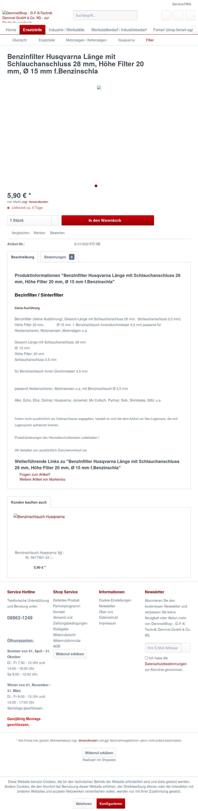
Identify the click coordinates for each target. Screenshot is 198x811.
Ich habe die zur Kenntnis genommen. (166, 663)
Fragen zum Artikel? (34, 474)
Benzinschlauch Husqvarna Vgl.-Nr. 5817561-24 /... (39, 555)
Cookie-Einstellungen (115, 600)
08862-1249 (20, 617)
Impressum (107, 623)
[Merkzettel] (166, 15)
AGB (56, 646)
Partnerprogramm (66, 605)
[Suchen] (132, 15)
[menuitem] (105, 15)
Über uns (106, 611)
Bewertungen (58, 256)
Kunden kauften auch (29, 502)
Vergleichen (20, 232)
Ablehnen (84, 803)
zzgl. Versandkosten (35, 202)
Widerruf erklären (70, 653)
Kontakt (59, 611)
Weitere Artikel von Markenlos (42, 479)
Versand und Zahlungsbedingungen (70, 620)
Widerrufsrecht (64, 634)
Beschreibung (22, 256)
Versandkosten (88, 740)
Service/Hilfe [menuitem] (181, 3)
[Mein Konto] (178, 15)
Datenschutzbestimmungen (166, 663)
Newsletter (107, 605)
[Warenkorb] (190, 15)
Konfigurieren (110, 803)
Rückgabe (61, 628)
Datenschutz (108, 617)
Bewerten (57, 232)
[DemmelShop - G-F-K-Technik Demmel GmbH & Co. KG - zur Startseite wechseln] (29, 16)
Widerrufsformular (67, 640)
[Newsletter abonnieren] (186, 648)
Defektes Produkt (66, 600)
